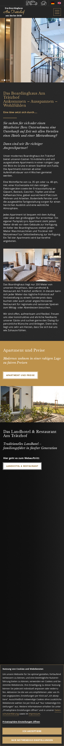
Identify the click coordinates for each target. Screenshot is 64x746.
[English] (59, 3)
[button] (2, 80)
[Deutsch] (53, 3)
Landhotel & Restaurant (22, 466)
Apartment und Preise (32, 60)
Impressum (34, 713)
